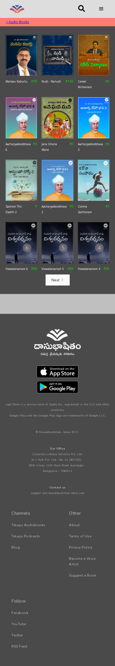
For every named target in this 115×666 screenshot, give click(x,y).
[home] (38, 9)
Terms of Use (80, 536)
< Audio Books (17, 22)
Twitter (17, 635)
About (74, 525)
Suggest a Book (82, 575)
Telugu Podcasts (25, 536)
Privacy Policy (80, 547)
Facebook (19, 613)
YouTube (18, 624)
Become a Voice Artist (82, 561)
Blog (15, 547)
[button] (101, 9)
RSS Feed (19, 646)
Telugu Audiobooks (28, 525)
